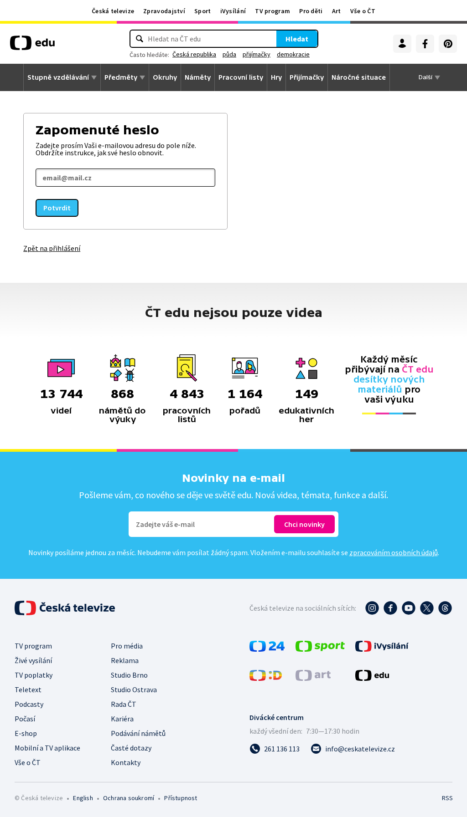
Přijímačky (307, 77)
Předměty (120, 77)
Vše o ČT (362, 11)
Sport (202, 11)
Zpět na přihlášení (51, 248)
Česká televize (113, 11)
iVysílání (233, 11)
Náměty (198, 77)
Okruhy (165, 77)
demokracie (293, 54)
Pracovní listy (240, 77)
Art (336, 11)
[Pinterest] (448, 44)
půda (229, 54)
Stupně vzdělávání (58, 77)
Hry (276, 77)
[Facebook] (425, 44)
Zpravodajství (164, 11)
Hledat (296, 38)
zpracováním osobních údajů (393, 552)
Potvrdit (57, 207)
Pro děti (310, 11)
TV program (272, 11)
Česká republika (194, 54)
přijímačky (256, 54)
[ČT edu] (32, 46)
